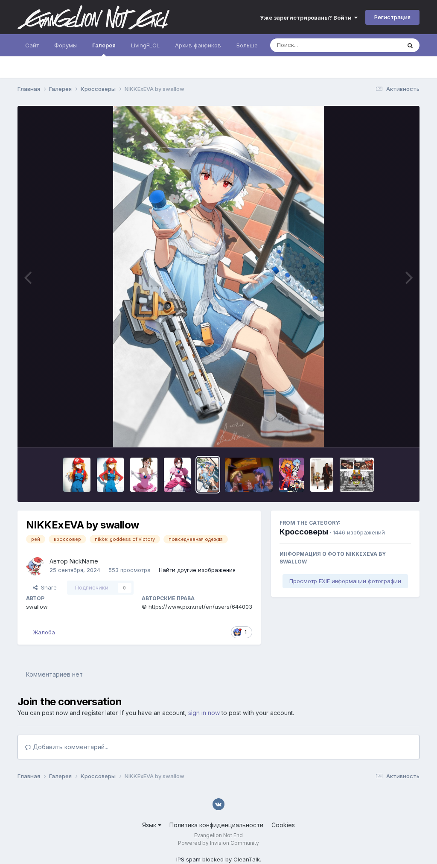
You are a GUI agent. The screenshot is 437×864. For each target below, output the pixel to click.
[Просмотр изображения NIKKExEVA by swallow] (207, 475)
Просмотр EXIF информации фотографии (345, 581)
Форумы (65, 45)
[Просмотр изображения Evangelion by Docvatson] (357, 475)
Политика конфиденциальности (216, 825)
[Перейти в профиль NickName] (35, 566)
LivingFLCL (145, 45)
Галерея (104, 45)
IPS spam (188, 859)
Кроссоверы (304, 531)
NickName (84, 561)
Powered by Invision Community (218, 843)
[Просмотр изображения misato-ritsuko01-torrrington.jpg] (249, 475)
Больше (247, 45)
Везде (381, 45)
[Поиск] (410, 45)
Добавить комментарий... (69, 746)
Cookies (283, 825)
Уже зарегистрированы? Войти (307, 17)
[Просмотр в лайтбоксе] (218, 276)
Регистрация (392, 17)
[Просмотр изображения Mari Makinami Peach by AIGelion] (143, 475)
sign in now (204, 712)
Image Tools (384, 432)
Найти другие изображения (197, 569)
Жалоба (44, 632)
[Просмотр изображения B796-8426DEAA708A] (291, 475)
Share (47, 587)
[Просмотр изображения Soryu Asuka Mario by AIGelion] (76, 475)
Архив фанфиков (198, 45)
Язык (150, 825)
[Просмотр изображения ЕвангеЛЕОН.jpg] (321, 475)
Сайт (32, 45)
